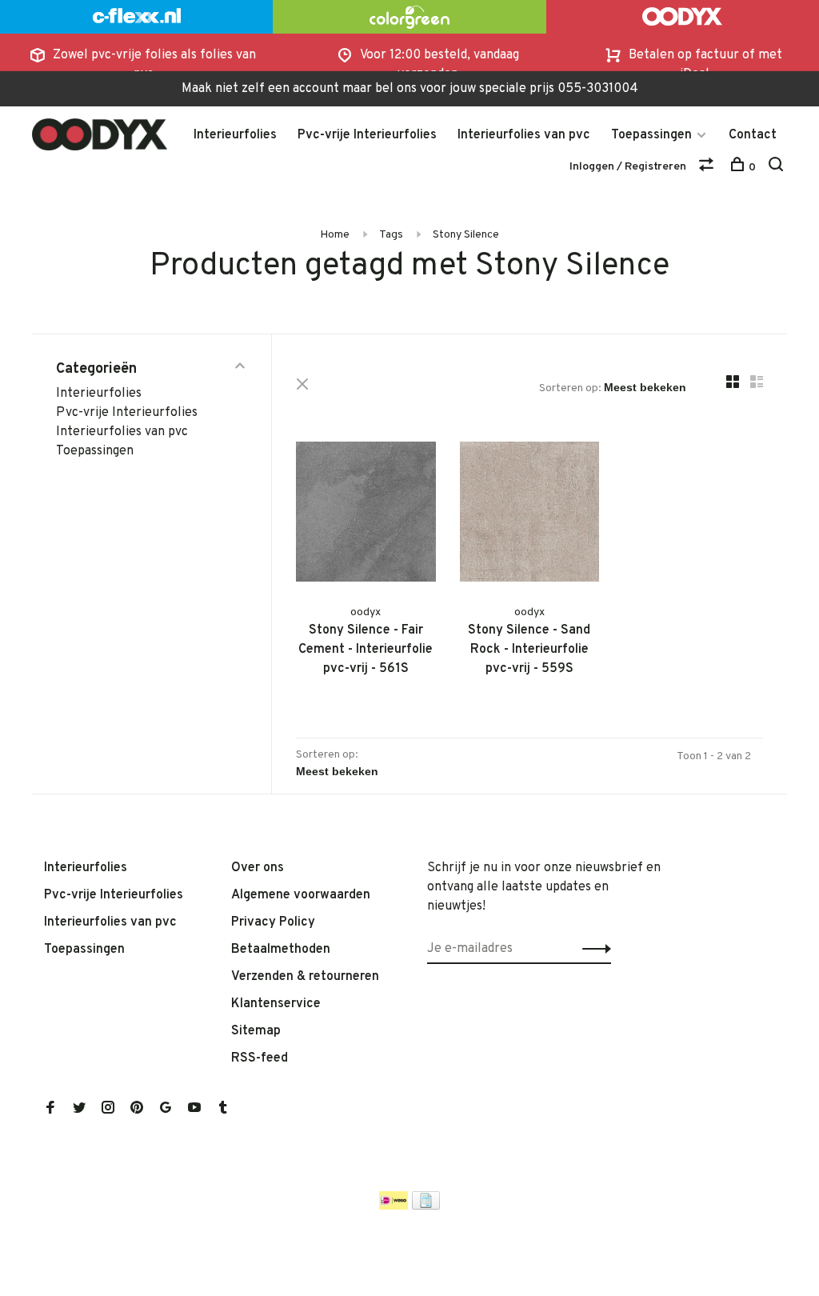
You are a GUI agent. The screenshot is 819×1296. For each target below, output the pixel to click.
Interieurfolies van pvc (523, 135)
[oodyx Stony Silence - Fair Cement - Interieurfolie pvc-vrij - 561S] (366, 515)
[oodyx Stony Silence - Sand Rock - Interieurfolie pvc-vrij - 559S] (530, 515)
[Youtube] (194, 1110)
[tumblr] (223, 1110)
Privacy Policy (273, 922)
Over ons (257, 868)
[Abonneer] (592, 948)
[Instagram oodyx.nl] (108, 1110)
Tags (391, 235)
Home (335, 235)
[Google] (165, 1110)
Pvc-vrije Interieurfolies (367, 135)
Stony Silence (466, 235)
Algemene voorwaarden (300, 895)
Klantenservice (276, 1004)
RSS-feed (259, 1058)
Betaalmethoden (280, 950)
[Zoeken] (778, 167)
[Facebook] (50, 1110)
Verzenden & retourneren (305, 977)
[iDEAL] (393, 1206)
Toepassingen (651, 135)
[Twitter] (79, 1110)
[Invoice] (426, 1206)
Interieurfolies (235, 135)
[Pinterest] (136, 1110)
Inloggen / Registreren (627, 167)
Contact (753, 135)
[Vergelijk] (708, 167)
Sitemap (256, 1031)
